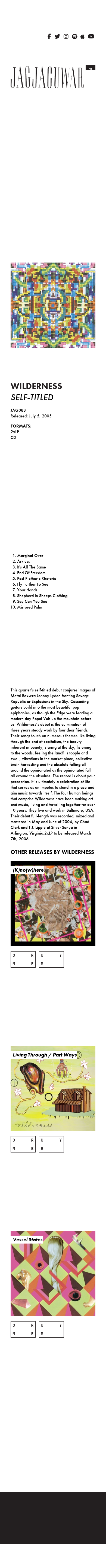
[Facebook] (49, 36)
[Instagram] (66, 36)
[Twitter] (57, 36)
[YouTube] (91, 36)
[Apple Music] (82, 36)
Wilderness (36, 386)
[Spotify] (74, 36)
